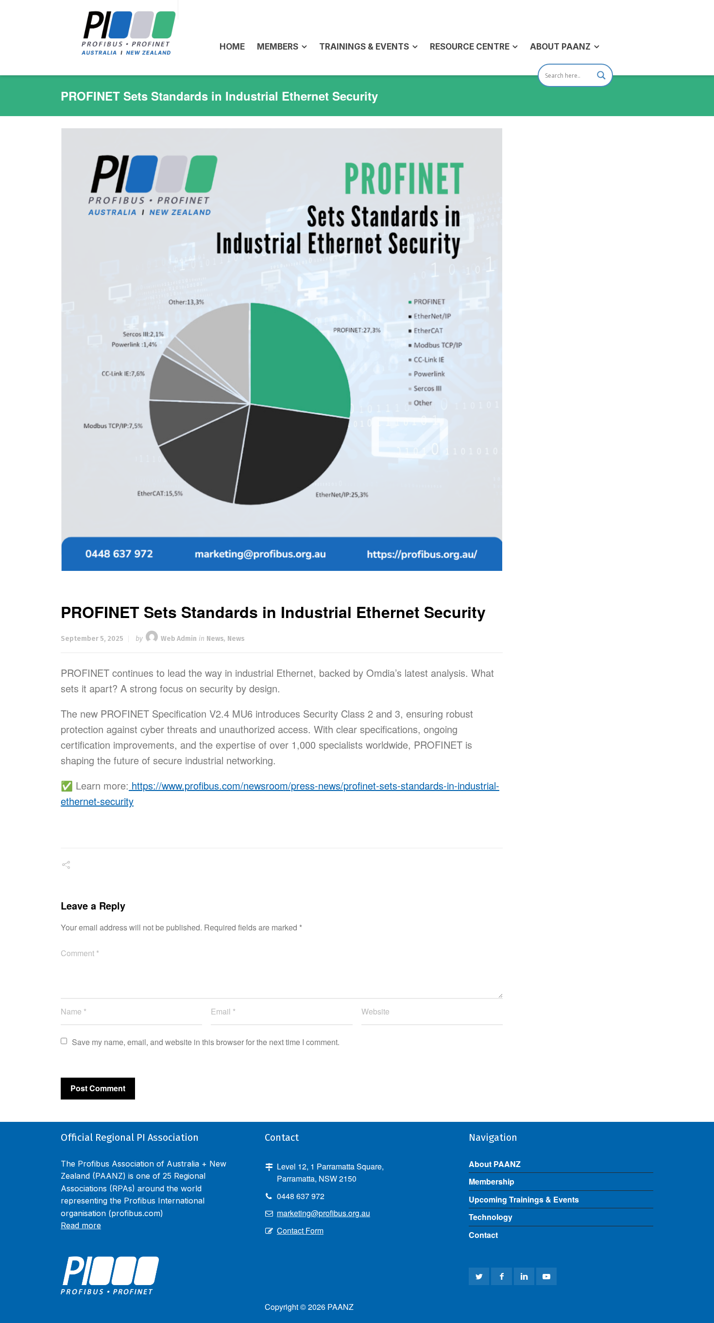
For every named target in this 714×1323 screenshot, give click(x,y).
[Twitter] (479, 1276)
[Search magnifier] (601, 75)
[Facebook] (501, 1276)
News (215, 639)
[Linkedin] (524, 1276)
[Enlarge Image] (282, 349)
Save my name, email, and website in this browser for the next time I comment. (206, 1042)
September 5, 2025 (92, 639)
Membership (491, 1181)
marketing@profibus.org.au (323, 1213)
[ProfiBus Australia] (127, 9)
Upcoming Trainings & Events (524, 1199)
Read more (81, 1225)
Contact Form (300, 1230)
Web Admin (179, 639)
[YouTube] (546, 1276)
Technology (490, 1216)
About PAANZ (495, 1163)
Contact (483, 1234)
